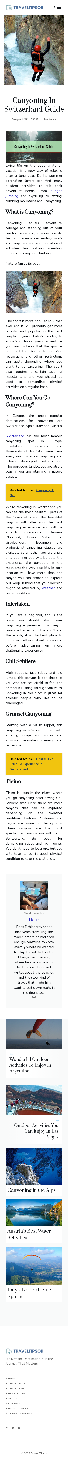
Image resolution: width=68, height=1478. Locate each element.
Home (11, 1378)
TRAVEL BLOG (16, 1383)
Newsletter (16, 1393)
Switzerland (15, 436)
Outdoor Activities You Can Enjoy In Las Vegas (36, 1131)
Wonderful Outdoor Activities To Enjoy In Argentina (30, 1065)
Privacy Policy (18, 1408)
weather (48, 588)
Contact (14, 1403)
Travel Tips (16, 1388)
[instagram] (7, 1428)
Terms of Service (20, 1413)
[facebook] (19, 1428)
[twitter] (13, 1428)
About (12, 1398)
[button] (54, 7)
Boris (53, 119)
